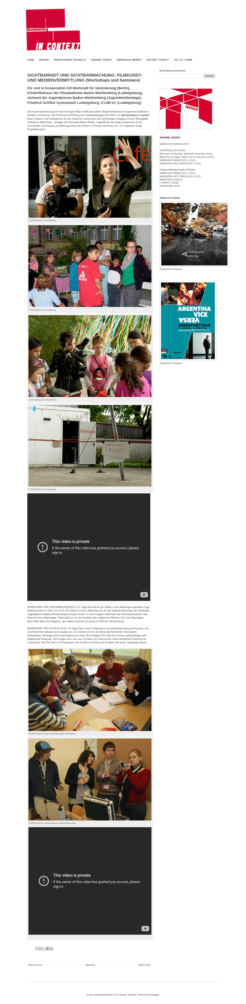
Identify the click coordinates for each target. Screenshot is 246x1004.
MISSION (44, 60)
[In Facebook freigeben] (48, 948)
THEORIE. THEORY (101, 60)
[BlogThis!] (40, 948)
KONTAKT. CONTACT (157, 60)
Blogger (155, 994)
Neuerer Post (35, 965)
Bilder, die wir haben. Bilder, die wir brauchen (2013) (187, 157)
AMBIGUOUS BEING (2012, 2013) (177, 160)
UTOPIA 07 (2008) (169, 182)
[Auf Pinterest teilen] (51, 948)
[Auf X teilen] (44, 948)
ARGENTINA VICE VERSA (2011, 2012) (180, 163)
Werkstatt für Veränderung (94, 88)
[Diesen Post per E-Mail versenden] (37, 948)
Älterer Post (144, 965)
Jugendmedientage (124, 98)
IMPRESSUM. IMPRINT (129, 60)
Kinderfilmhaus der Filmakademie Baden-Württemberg (72, 93)
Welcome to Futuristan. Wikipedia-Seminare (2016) (186, 153)
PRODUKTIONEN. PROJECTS (70, 60)
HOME (30, 60)
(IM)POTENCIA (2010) (171, 179)
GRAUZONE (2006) (170, 186)
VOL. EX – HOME (183, 60)
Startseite (90, 965)
